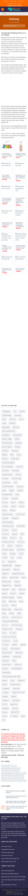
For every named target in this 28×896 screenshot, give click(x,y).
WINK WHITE (15, 712)
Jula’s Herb (21, 542)
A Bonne (22, 411)
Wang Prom (13, 704)
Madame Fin (11, 562)
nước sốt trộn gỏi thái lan (7, 773)
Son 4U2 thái (23, 773)
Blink (11, 455)
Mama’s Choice (6, 581)
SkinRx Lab (18, 664)
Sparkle (4, 680)
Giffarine (12, 510)
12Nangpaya (6, 411)
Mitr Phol (13, 593)
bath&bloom (6, 435)
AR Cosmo (13, 419)
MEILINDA (5, 589)
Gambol (13, 506)
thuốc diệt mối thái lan (7, 775)
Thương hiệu (10, 3)
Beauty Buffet (17, 435)
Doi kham (5, 498)
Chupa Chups (6, 482)
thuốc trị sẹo (4, 778)
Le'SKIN (4, 558)
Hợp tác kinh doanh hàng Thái (10, 858)
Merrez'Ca (22, 589)
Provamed (5, 645)
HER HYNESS (20, 526)
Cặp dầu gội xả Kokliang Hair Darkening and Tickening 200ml (20, 224)
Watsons (5, 712)
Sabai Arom (18, 653)
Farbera (21, 502)
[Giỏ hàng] (26, 9)
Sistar (14, 661)
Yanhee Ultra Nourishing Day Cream (17, 780)
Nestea (14, 605)
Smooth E (5, 668)
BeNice (17, 439)
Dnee (17, 494)
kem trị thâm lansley (6, 768)
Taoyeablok (5, 688)
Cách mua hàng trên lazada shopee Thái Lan (13, 881)
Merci (13, 589)
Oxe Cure (5, 625)
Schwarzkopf (17, 657)
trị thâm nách (5, 780)
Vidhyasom (5, 700)
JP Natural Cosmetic (8, 542)
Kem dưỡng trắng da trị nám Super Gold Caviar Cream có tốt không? (16, 802)
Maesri (4, 577)
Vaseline (13, 696)
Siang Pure (5, 661)
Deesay (12, 490)
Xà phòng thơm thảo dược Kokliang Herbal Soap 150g (7, 155)
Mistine (4, 593)
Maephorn (5, 573)
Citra (15, 482)
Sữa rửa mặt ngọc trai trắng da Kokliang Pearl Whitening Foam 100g (20, 200)
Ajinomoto (18, 415)
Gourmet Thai (20, 514)
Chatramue (15, 470)
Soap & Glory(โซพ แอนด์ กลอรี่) (11, 676)
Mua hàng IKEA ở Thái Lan (9, 885)
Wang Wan (5, 708)
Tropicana (5, 692)
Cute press (20, 486)
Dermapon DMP (7, 494)
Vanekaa (4, 696)
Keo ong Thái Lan (16, 768)
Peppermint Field (7, 629)
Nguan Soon (18, 609)
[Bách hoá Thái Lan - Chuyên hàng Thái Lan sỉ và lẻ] (14, 9)
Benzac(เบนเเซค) (7, 443)
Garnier (21, 506)
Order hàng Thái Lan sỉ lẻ (8, 861)
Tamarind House (15, 684)
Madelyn (17, 565)
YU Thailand (14, 716)
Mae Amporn (6, 569)
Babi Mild (12, 423)
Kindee (4, 554)
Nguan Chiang (6, 609)
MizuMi (22, 593)
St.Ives (12, 680)
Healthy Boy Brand (7, 526)
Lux (3, 562)
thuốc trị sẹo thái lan (13, 778)
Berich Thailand (7, 447)
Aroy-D (21, 419)
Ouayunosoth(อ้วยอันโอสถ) (10, 621)
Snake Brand (6, 672)
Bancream (16, 427)
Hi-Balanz (5, 530)
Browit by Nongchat (8, 463)
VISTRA (4, 704)
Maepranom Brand (17, 573)
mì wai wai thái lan (15, 770)
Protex (15, 641)
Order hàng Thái (12, 1)
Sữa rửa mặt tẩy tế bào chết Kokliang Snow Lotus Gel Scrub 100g (6, 200)
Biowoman (15, 451)
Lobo (12, 558)
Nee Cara (5, 605)
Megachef (17, 585)
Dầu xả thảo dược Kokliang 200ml (20, 269)
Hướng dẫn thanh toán (8, 849)
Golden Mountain (7, 514)
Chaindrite (5, 470)
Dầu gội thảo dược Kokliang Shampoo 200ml (7, 270)
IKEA (22, 534)
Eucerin (13, 502)
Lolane (19, 558)
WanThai (15, 708)
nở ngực (16, 773)
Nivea (4, 613)
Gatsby (4, 510)
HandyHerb (15, 518)
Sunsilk (4, 684)
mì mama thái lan (5, 770)
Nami (4, 601)
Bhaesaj (17, 447)
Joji (21, 538)
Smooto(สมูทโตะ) (17, 668)
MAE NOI (16, 569)
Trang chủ (5, 1)
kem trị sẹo (13, 766)
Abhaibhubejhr (6, 415)
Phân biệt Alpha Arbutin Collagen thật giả (15, 791)
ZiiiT (3, 720)
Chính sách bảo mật (7, 855)
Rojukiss (4, 649)
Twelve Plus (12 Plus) (18, 692)
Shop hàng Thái (5, 133)
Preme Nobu (6, 641)
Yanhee (4, 716)
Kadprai (10, 546)
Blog (15, 3)
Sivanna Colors (6, 664)
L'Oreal (21, 554)
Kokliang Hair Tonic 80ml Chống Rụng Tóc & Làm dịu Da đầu (20, 177)
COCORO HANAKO (7, 486)
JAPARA (4, 538)
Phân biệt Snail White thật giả (9, 874)
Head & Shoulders (7, 522)
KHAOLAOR (20, 550)
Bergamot (18, 443)
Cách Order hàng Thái (7, 871)
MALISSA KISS (14, 577)
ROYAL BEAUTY (15, 649)
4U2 (15, 411)
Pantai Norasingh (16, 625)
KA (3, 546)
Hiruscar (14, 530)
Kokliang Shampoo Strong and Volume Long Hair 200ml (20, 247)
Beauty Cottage (7, 439)
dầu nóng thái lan (6, 766)
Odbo (19, 613)
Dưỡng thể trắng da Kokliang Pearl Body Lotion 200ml (21, 155)
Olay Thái (5, 617)
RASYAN (23, 645)
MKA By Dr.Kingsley (8, 597)
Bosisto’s (5, 459)
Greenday (5, 518)
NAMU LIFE (12, 601)
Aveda (4, 423)
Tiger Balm (16, 688)
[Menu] (2, 9)
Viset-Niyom (16, 700)
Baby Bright (5, 427)
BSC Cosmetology (7, 467)
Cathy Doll (19, 467)
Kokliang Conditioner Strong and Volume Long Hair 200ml (7, 247)
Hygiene (14, 534)
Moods (20, 597)
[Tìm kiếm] (25, 13)
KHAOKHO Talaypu (8, 550)
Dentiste (20, 490)
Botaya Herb (15, 459)
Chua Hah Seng (16, 478)
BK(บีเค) (4, 455)
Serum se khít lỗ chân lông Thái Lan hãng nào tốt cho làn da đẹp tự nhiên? (16, 808)
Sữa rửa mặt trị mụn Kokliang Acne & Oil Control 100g (7, 224)
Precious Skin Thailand (9, 637)
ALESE (4, 419)
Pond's (4, 633)
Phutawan (19, 629)
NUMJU (11, 613)
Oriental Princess (17, 617)
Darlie (4, 490)
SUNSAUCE (21, 680)
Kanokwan (19, 546)
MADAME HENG (7, 565)
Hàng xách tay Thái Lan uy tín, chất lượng (13, 877)
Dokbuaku (15, 498)
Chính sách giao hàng (7, 852)
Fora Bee (5, 506)
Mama (24, 577)
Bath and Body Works (8, 431)
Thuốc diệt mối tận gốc (18, 775)
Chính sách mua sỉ (6, 846)
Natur (21, 601)
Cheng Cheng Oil (7, 474)
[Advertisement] (14, 90)
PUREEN (14, 645)
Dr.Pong (4, 502)
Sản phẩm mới (21, 1)
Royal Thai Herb (7, 653)
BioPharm (5, 451)
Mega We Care (6, 585)
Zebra (23, 716)
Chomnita (5, 478)
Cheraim (18, 474)
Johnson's (13, 538)
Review (19, 3)
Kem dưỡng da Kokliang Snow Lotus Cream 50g (6, 176)
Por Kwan (13, 633)
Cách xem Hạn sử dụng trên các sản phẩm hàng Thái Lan (16, 796)
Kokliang (12, 554)
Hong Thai (5, 534)
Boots (19, 455)
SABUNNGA (5, 657)
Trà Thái (21, 778)
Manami (17, 581)
